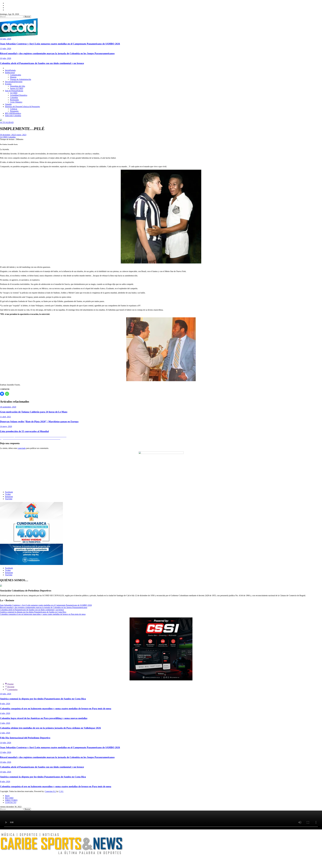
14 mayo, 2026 (6, 426)
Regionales (14, 100)
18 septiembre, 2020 (8, 407)
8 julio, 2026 (5, 704)
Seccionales (13, 82)
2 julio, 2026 (5, 733)
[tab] (9, 684)
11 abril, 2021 (5, 417)
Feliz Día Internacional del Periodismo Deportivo (25, 737)
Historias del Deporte (22, 106)
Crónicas (13, 109)
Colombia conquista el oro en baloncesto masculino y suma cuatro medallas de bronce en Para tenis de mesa (43, 614)
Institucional (10, 73)
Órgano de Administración (20, 79)
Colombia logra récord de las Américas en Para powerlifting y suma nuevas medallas (43, 718)
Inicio (10, 70)
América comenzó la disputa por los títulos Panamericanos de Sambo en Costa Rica (33, 612)
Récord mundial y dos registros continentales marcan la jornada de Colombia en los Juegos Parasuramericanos (57, 53)
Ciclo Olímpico (16, 102)
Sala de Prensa (14, 91)
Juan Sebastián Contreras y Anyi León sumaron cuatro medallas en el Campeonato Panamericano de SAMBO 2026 (60, 43)
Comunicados (15, 75)
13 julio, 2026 (5, 48)
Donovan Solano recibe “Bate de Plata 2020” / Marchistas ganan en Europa (39, 421)
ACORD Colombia (8, 137)
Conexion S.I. (50, 791)
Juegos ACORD (16, 88)
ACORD (13, 93)
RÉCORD (13, 113)
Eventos (8, 84)
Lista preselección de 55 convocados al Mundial (24, 431)
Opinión (8, 104)
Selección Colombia (13, 116)
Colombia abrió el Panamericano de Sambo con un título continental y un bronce (42, 63)
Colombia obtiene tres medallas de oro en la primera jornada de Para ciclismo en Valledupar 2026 (50, 728)
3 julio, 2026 (5, 723)
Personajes (14, 111)
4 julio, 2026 (5, 713)
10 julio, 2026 (5, 58)
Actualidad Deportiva (18, 95)
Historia (13, 77)
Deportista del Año (17, 86)
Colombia (14, 97)
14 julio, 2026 (5, 39)
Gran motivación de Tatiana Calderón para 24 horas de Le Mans (33, 411)
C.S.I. (61, 791)
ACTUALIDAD (7, 122)
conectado (22, 448)
